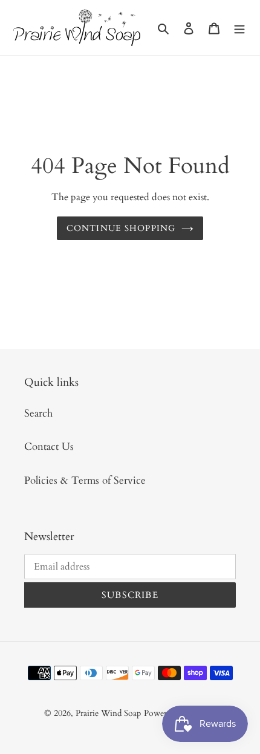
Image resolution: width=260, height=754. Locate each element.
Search (38, 413)
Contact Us (49, 446)
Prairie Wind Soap (108, 713)
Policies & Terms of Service (85, 480)
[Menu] (239, 28)
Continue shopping (121, 228)
